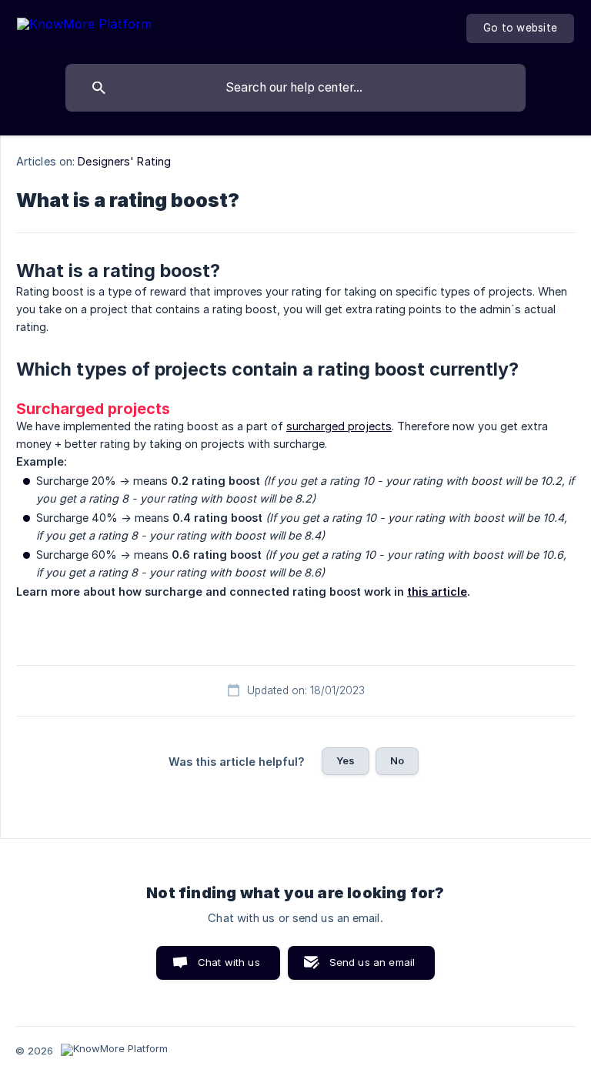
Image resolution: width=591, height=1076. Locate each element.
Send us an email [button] (372, 962)
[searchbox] (295, 88)
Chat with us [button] (229, 962)
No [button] (397, 760)
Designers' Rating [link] (124, 161)
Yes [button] (345, 760)
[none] (84, 26)
